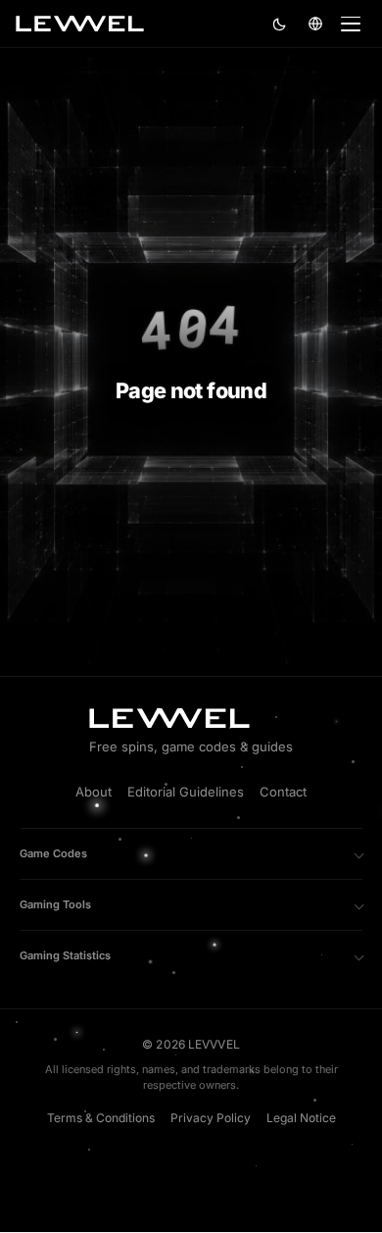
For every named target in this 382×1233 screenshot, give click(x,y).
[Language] (315, 23)
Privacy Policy (210, 1117)
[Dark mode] (280, 23)
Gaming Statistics (65, 955)
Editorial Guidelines (185, 791)
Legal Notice (301, 1117)
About (93, 791)
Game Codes (53, 853)
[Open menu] (350, 23)
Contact (283, 791)
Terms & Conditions (101, 1117)
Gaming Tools (55, 904)
